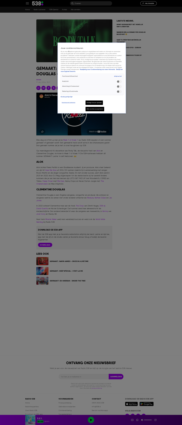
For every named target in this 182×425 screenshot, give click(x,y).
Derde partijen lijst (67, 97)
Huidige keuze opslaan (94, 102)
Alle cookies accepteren (95, 109)
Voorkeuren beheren (68, 102)
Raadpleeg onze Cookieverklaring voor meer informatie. (98, 69)
